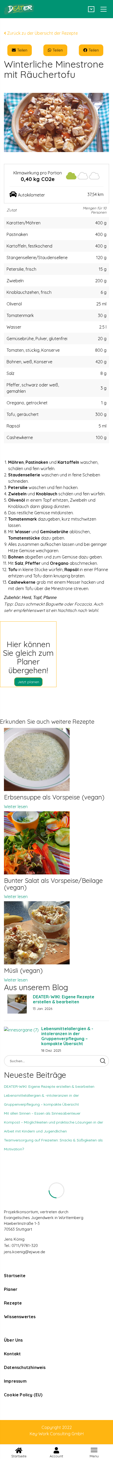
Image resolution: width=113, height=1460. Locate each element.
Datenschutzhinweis (25, 1367)
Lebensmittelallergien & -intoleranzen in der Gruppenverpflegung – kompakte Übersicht (67, 1036)
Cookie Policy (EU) (23, 1394)
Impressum (15, 1381)
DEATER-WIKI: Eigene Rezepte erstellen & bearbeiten (63, 999)
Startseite (14, 1275)
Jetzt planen (28, 681)
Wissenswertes (20, 1316)
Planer (10, 1289)
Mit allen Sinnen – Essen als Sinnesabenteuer (42, 1113)
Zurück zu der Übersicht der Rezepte (42, 33)
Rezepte (13, 1303)
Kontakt (12, 1353)
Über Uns (13, 1340)
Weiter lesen (16, 806)
